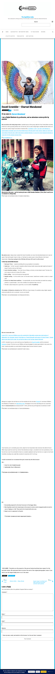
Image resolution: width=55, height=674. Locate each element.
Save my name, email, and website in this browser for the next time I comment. (22, 635)
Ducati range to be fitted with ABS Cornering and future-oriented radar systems (40, 582)
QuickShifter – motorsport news (20, 32)
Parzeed (38, 401)
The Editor (16, 110)
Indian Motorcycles (20, 403)
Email (3, 621)
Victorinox (4, 344)
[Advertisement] (27, 49)
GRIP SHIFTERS (29, 36)
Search (36, 21)
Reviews (43, 32)
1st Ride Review (35, 32)
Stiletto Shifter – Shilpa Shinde (17, 581)
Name (3, 614)
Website (4, 628)
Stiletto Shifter (10, 36)
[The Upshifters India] (3, 32)
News (7, 32)
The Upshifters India (27, 17)
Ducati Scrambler (36, 342)
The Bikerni (30, 128)
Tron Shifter (20, 36)
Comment (4, 592)
